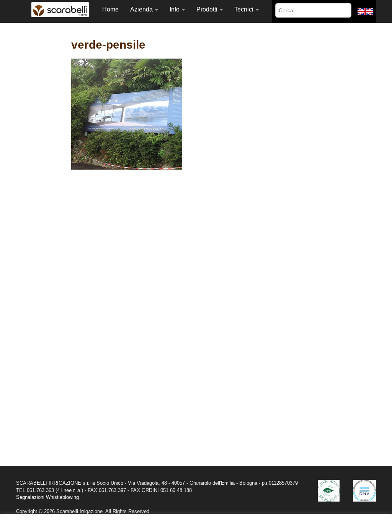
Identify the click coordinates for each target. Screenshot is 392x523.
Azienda (142, 9)
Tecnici (244, 9)
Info (175, 9)
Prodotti (207, 9)
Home (110, 9)
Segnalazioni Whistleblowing (47, 497)
